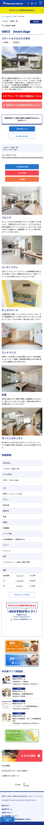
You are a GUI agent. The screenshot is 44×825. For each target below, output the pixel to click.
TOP (3, 16)
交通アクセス (6, 812)
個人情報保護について (9, 816)
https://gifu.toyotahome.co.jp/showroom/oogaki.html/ (22, 157)
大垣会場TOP (8, 16)
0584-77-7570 (11, 155)
